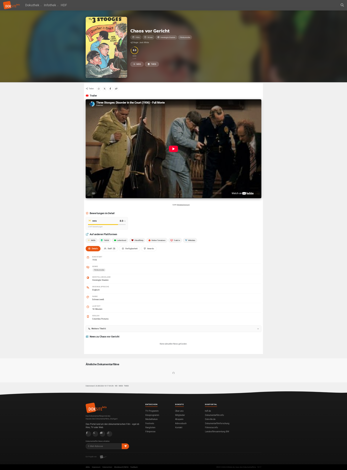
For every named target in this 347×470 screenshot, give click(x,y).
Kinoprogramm (152, 415)
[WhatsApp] (98, 88)
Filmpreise (150, 431)
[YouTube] (102, 434)
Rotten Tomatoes (158, 240)
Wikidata (191, 240)
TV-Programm (152, 411)
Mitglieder (180, 415)
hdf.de (208, 411)
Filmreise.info (211, 427)
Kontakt (178, 427)
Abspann (179, 419)
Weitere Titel (98, 329)
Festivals (149, 423)
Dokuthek (32, 5)
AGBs (88, 467)
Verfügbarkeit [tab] (131, 248)
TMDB (153, 64)
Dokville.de (210, 419)
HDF (64, 5)
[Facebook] (110, 88)
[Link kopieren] (116, 88)
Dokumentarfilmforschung (217, 423)
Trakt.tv (177, 240)
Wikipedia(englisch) (183, 205)
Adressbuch (181, 423)
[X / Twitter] (104, 88)
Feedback (134, 467)
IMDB (138, 64)
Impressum (96, 467)
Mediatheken (151, 419)
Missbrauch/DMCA (121, 467)
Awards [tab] (150, 248)
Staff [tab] (111, 248)
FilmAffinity (139, 240)
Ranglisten (150, 427)
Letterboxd (121, 240)
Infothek (50, 5)
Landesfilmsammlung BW (217, 431)
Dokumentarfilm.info (214, 415)
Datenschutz (107, 467)
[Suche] (342, 5)
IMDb (93, 240)
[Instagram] (109, 434)
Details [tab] (95, 248)
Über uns (179, 411)
